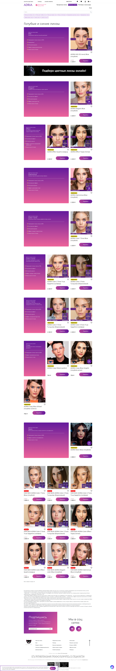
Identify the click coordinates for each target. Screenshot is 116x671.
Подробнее (13, 669)
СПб (61, 653)
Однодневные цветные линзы (73, 14)
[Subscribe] (50, 629)
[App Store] (51, 663)
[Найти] (90, 12)
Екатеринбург (65, 653)
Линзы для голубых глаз (41, 14)
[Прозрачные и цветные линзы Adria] (28, 5)
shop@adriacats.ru (85, 659)
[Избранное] (81, 1)
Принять (53, 668)
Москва (59, 653)
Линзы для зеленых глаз (29, 14)
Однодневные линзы (85, 14)
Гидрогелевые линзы (29, 17)
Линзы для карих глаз (51, 14)
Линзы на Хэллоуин (62, 14)
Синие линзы (37, 17)
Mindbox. (67, 669)
